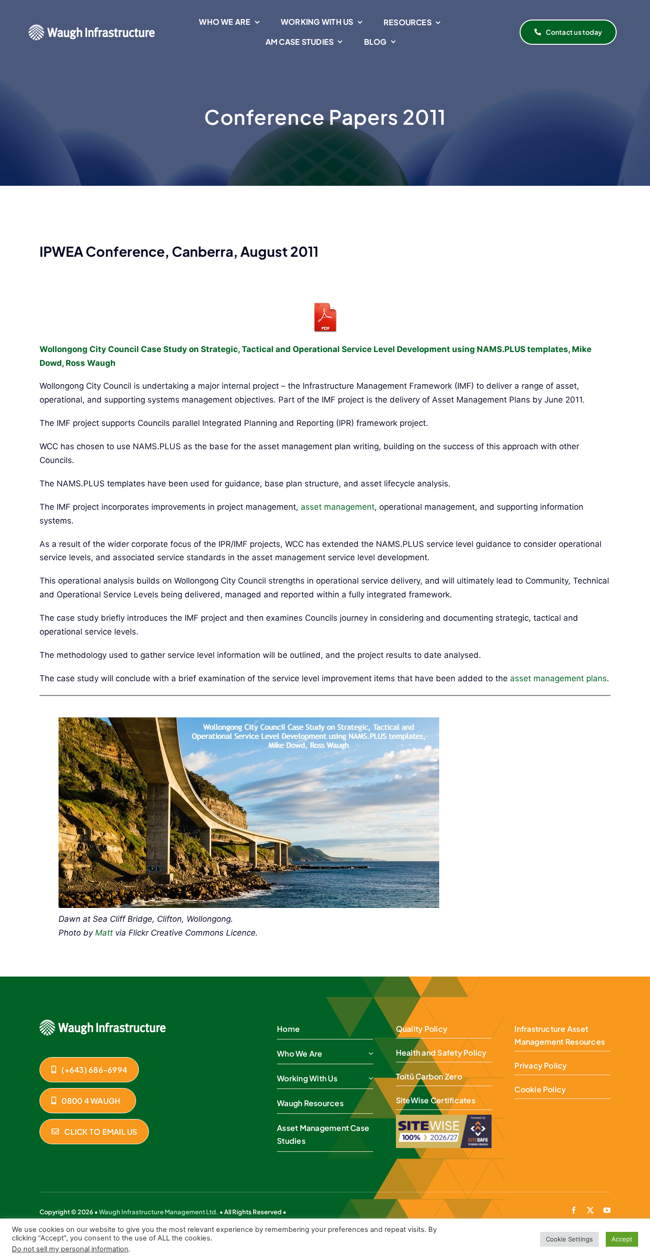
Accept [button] (621, 1239)
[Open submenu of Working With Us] (368, 1078)
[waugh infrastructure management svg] (92, 28)
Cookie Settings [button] (569, 1239)
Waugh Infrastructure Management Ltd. (158, 1212)
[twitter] (590, 1210)
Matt (104, 932)
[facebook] (573, 1210)
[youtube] (607, 1210)
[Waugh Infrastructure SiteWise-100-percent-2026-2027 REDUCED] (444, 1118)
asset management (337, 507)
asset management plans (558, 678)
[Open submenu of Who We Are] (368, 1053)
